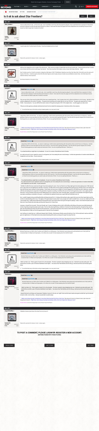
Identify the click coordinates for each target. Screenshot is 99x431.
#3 (93, 64)
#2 (93, 43)
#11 (93, 308)
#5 (93, 112)
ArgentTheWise (30, 253)
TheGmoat (29, 141)
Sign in (82, 6)
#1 (93, 21)
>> (33, 89)
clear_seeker (30, 89)
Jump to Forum (49, 345)
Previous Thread (9, 345)
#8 (93, 228)
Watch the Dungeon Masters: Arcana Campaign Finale (46, 2)
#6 (93, 137)
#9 (93, 249)
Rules (26, 6)
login (49, 332)
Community (45, 6)
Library (34, 6)
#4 (93, 85)
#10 (93, 271)
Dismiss (68, 2)
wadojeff (29, 166)
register (60, 332)
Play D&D (16, 6)
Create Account (92, 6)
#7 (93, 162)
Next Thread (91, 345)
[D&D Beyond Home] (6, 6)
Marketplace (57, 6)
